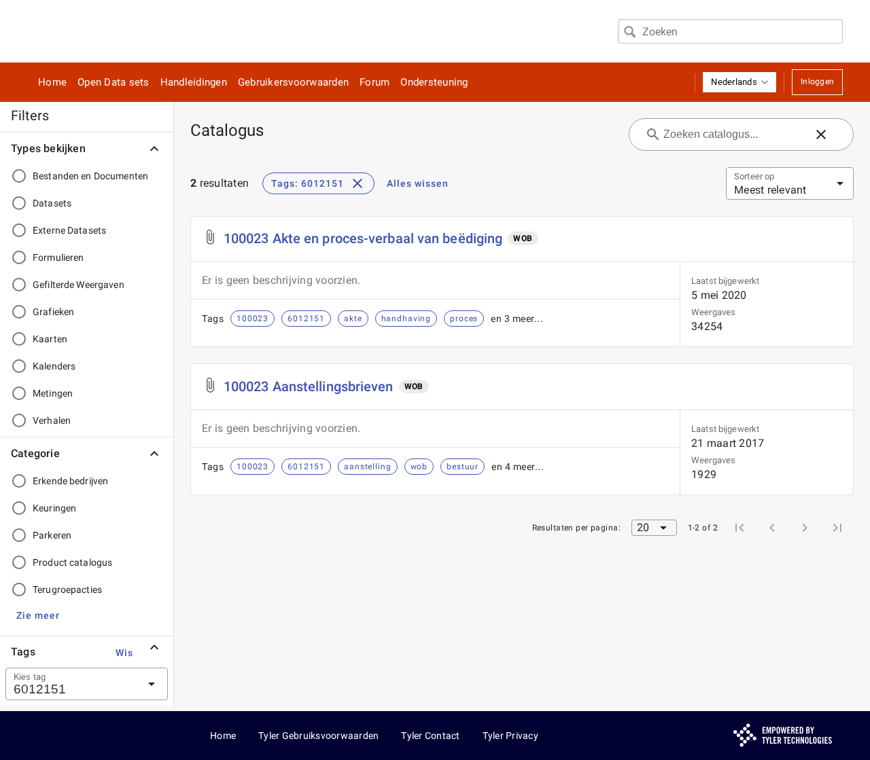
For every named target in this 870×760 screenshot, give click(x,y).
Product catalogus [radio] (72, 562)
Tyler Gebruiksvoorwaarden (318, 735)
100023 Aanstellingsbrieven (309, 386)
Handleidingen (193, 82)
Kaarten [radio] (50, 338)
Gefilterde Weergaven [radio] (78, 284)
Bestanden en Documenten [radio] (90, 175)
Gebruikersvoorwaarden (293, 82)
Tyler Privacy (510, 735)
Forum (374, 82)
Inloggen (817, 81)
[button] (739, 82)
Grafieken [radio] (53, 311)
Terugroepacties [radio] (67, 589)
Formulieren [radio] (58, 257)
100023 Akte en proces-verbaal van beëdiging (363, 238)
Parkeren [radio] (52, 535)
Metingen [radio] (53, 393)
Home (52, 82)
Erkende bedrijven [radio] (70, 480)
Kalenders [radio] (54, 366)
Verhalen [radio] (52, 420)
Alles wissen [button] (418, 183)
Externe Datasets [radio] (69, 230)
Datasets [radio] (52, 203)
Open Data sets (113, 82)
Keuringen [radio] (54, 508)
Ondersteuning (434, 82)
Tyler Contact (430, 735)
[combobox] (730, 31)
